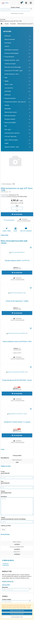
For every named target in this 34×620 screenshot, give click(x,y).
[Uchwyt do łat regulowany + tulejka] (17, 293)
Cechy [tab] (15, 231)
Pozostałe (13, 23)
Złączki (6, 23)
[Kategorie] (31, 3)
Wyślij (3, 529)
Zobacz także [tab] (6, 231)
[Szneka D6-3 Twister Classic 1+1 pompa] (17, 414)
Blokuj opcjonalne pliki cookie (17, 613)
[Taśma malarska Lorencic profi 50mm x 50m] (17, 333)
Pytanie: (6, 492)
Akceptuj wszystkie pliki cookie (17, 610)
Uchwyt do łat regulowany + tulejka (17, 301)
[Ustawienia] (26, 3)
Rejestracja (6, 565)
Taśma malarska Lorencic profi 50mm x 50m (17, 341)
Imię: (5, 482)
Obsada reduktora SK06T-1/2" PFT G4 (17, 260)
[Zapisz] (30, 588)
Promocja (21, 13)
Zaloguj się (5, 563)
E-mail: (5, 472)
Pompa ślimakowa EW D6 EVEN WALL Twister (17, 380)
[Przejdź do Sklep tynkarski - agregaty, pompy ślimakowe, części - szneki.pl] (1, 24)
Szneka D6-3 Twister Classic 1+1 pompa (17, 422)
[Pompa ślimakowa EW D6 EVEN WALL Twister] (17, 372)
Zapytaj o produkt (17, 352)
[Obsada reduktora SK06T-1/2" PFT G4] (17, 252)
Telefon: (13, 518)
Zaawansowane (14, 13)
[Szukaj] (31, 8)
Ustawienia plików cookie (17, 617)
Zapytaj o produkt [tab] (26, 231)
